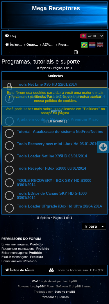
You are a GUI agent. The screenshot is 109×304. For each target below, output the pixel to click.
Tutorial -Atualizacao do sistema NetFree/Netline (60, 131)
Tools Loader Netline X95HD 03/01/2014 (52, 156)
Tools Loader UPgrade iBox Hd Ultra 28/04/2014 (59, 206)
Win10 (36, 281)
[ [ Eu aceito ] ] (55, 121)
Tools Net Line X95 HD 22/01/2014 (47, 84)
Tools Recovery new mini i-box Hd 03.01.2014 (57, 144)
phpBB (39, 286)
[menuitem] (10, 35)
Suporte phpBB (64, 291)
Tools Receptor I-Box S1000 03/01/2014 (51, 168)
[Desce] (103, 147)
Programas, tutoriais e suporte (40, 61)
